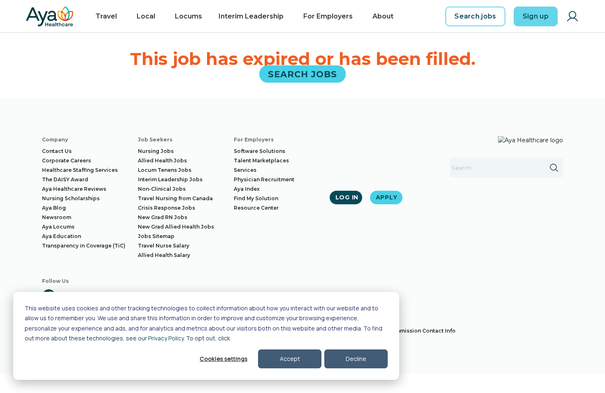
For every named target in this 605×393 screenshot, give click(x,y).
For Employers (328, 16)
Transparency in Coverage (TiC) (84, 246)
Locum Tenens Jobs (164, 170)
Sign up (536, 16)
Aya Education (61, 236)
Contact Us (57, 151)
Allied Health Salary (164, 255)
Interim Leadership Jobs (170, 179)
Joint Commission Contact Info (414, 331)
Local (146, 16)
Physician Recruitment (264, 179)
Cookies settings (223, 359)
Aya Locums (58, 227)
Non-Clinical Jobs (162, 189)
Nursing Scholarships (71, 198)
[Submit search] (554, 168)
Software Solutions (259, 151)
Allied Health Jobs (162, 160)
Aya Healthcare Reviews (74, 189)
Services (245, 170)
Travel (106, 16)
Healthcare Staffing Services (80, 170)
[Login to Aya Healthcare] (572, 16)
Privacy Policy (166, 338)
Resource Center (256, 208)
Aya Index (247, 189)
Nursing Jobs (156, 151)
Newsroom (56, 217)
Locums (188, 16)
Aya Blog (54, 208)
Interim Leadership (251, 16)
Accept (290, 359)
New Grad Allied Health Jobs (176, 227)
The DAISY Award (65, 179)
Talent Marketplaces (261, 160)
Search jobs (475, 16)
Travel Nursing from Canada (175, 198)
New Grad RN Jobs (162, 217)
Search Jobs (302, 74)
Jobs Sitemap (156, 236)
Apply (387, 197)
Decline (356, 359)
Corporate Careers (66, 160)
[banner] (49, 16)
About (382, 16)
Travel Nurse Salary (163, 246)
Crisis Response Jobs (166, 208)
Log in (346, 197)
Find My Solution (256, 198)
